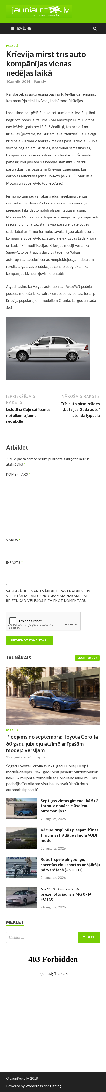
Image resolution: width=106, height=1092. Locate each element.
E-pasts (14, 562)
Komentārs (18, 474)
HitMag (55, 1086)
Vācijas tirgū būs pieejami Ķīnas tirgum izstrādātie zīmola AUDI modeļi (70, 834)
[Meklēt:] (53, 937)
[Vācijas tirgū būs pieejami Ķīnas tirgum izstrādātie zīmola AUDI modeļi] (21, 830)
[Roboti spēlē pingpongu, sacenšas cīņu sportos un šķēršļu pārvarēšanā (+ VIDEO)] (21, 860)
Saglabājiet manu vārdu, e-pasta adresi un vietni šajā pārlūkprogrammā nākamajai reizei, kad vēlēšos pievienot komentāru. (48, 596)
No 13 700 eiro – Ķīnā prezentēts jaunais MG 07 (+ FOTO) (66, 894)
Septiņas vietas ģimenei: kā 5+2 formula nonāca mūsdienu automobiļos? (69, 805)
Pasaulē (12, 45)
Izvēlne (24, 28)
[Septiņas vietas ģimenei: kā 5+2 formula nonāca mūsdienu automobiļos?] (21, 801)
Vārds (13, 540)
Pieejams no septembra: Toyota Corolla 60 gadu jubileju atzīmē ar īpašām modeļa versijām (52, 743)
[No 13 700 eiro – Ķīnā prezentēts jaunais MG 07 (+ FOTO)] (21, 889)
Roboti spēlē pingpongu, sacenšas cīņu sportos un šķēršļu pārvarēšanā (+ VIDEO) (70, 864)
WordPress (34, 1086)
